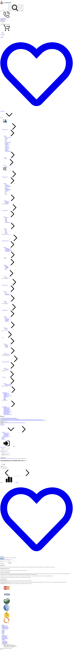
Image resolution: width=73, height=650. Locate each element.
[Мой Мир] (3, 558)
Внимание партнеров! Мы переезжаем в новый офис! (11, 418)
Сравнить (16, 482)
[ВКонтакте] (0, 558)
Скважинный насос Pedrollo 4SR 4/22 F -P (19, 422)
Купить (1, 482)
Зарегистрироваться (3, 457)
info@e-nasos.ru (2, 20)
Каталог (1, 117)
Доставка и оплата (8, 559)
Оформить (8, 24)
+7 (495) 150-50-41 (3, 18)
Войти (14, 446)
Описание (1, 559)
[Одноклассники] (2, 558)
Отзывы (4, 559)
